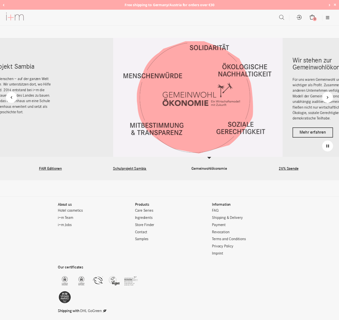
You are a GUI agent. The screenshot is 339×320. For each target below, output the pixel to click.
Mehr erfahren (199, 132)
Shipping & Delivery (227, 218)
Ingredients (144, 218)
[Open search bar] (281, 17)
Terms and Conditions (229, 239)
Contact (141, 232)
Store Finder (144, 225)
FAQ (215, 211)
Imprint (217, 254)
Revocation (220, 232)
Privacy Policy (222, 246)
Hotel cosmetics (70, 211)
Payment (219, 225)
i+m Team (65, 218)
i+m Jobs (64, 225)
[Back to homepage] (15, 18)
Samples (142, 239)
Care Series (144, 211)
